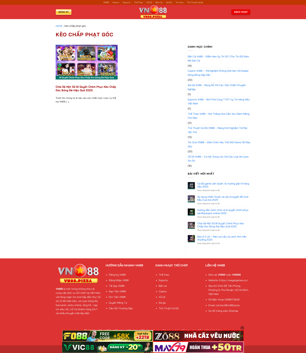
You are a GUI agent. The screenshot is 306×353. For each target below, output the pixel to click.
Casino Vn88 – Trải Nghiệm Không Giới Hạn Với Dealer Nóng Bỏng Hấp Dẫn (218, 72)
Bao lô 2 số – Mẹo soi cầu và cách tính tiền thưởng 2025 (222, 238)
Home (59, 25)
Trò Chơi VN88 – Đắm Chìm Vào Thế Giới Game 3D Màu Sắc (219, 144)
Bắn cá (163, 285)
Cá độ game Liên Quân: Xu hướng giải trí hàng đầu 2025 (223, 185)
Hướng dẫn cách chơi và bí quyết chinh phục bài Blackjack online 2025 (222, 212)
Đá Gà (169, 2)
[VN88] (153, 12)
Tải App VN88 (116, 285)
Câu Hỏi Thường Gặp (121, 308)
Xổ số (162, 297)
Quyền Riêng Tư (118, 302)
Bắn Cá (158, 2)
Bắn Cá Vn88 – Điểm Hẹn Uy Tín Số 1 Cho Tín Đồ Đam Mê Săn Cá (218, 58)
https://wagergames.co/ (233, 280)
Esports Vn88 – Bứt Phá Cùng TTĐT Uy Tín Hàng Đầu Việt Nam (219, 101)
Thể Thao (138, 2)
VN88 (106, 2)
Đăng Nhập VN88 (119, 280)
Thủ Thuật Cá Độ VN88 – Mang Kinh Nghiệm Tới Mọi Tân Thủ (217, 130)
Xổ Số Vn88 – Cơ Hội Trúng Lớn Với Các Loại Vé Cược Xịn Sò (218, 158)
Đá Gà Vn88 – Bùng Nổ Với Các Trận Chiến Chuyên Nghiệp (217, 87)
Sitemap (233, 310)
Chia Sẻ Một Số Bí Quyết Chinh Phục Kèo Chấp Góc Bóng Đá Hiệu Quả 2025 (86, 88)
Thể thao (164, 274)
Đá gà (162, 302)
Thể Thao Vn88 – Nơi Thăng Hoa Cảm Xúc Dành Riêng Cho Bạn (218, 115)
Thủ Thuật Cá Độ (195, 2)
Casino (115, 2)
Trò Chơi (179, 2)
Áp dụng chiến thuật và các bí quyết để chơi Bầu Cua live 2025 (222, 198)
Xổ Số (149, 2)
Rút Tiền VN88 (117, 297)
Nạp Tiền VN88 (117, 291)
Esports (126, 2)
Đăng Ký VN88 (117, 274)
